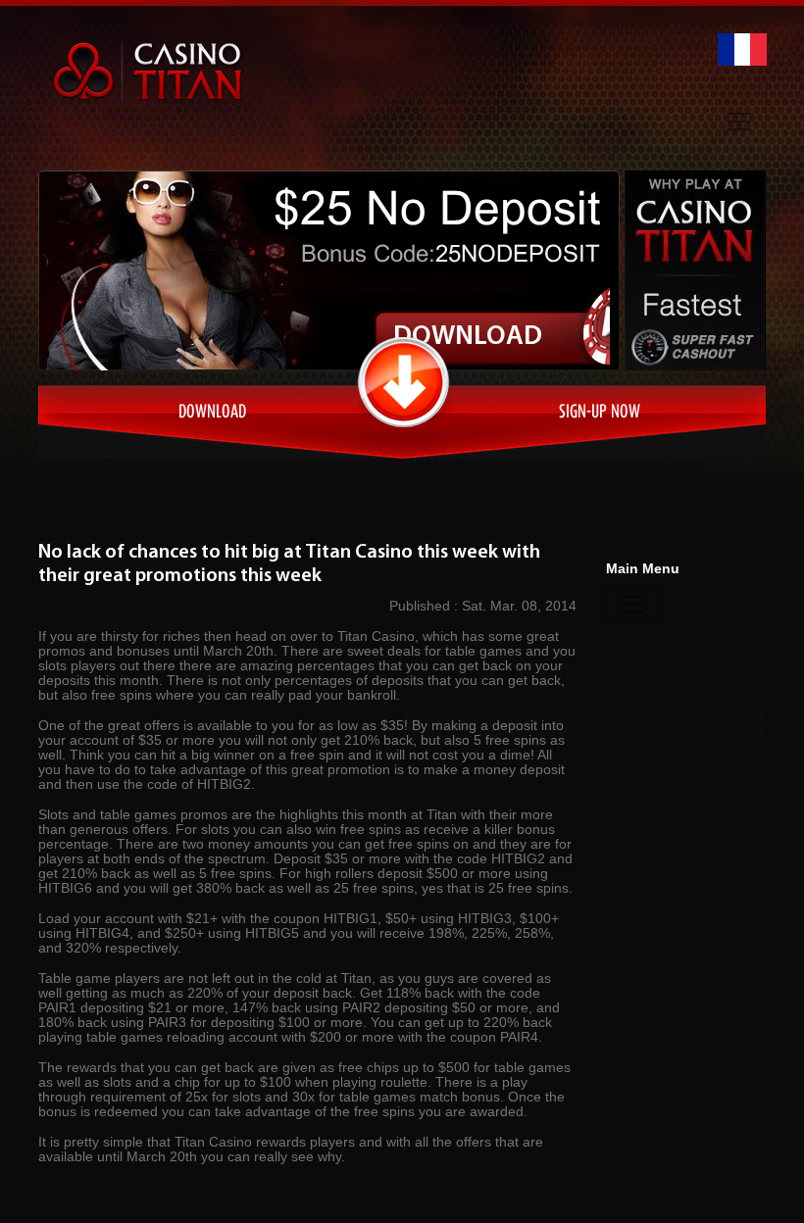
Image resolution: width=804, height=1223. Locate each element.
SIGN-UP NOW (599, 413)
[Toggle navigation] (739, 121)
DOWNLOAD (467, 337)
